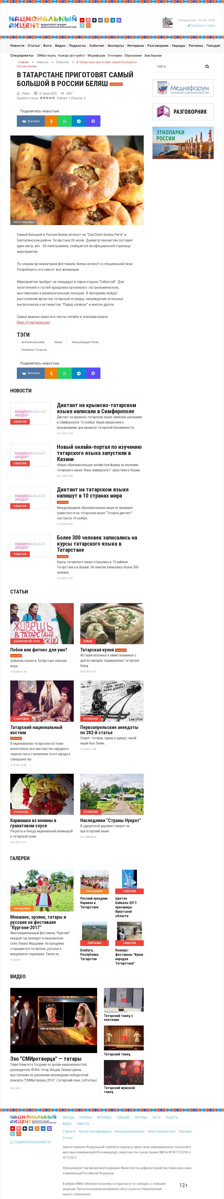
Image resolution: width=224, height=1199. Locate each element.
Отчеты (68, 1138)
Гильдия (213, 45)
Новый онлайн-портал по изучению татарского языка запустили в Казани (99, 453)
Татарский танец (117, 1054)
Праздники (22, 908)
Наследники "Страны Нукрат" (110, 820)
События (20, 421)
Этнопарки (114, 55)
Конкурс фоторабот (72, 55)
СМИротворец (46, 55)
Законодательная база (129, 1131)
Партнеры (185, 1131)
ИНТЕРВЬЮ (104, 1117)
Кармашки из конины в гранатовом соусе (33, 823)
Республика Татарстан (34, 349)
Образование (133, 55)
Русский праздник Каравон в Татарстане (94, 902)
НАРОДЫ (68, 1117)
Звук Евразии (153, 55)
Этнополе (91, 718)
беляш (58, 342)
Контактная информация (95, 1131)
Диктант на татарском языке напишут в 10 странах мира (93, 492)
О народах (21, 718)
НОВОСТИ (83, 1124)
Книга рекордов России (85, 342)
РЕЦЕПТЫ (172, 1117)
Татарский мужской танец (119, 1090)
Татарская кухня (97, 649)
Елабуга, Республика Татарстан (89, 954)
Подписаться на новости (32, 1142)
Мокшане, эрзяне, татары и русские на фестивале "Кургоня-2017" (38, 922)
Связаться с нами (202, 25)
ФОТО (156, 1117)
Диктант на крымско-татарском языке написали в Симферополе (96, 408)
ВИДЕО (67, 1124)
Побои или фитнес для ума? (38, 649)
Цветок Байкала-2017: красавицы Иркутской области (126, 907)
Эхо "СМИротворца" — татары (46, 1058)
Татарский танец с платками (118, 1018)
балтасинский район (33, 342)
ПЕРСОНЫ (141, 1117)
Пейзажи (94, 943)
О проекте (69, 1131)
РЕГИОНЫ (86, 1117)
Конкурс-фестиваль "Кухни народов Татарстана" (129, 956)
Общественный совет (162, 1131)
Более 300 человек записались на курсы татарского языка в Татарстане (97, 543)
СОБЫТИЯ (123, 1117)
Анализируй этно (27, 641)
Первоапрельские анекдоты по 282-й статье (109, 730)
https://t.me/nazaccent (33, 322)
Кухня (88, 641)
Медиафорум (96, 55)
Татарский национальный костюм (36, 730)
